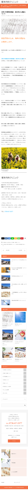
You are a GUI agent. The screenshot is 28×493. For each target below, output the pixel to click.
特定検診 (20, 244)
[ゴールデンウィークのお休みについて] (5, 262)
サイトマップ (17, 482)
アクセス (14, 440)
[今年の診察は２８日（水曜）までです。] (5, 286)
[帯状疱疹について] (20, 352)
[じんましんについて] (20, 335)
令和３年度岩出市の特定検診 (8, 58)
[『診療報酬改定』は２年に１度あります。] (5, 294)
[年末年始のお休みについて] (5, 278)
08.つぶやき (14, 393)
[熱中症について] (20, 317)
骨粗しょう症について (7, 359)
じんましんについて (19, 341)
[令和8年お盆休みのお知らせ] (7, 335)
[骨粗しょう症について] (7, 352)
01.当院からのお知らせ (10, 15)
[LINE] (12, 238)
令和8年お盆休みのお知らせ (7, 342)
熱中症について (18, 324)
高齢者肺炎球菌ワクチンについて (19, 300)
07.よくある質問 (14, 389)
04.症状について (14, 379)
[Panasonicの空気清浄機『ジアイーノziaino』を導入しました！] (5, 270)
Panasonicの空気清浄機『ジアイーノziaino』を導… (19, 268)
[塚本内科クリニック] (9, 2)
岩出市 (17, 244)
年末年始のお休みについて (17, 276)
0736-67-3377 (8, 211)
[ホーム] (1, 5)
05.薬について (14, 383)
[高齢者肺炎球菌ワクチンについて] (5, 302)
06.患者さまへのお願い (14, 386)
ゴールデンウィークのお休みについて (19, 260)
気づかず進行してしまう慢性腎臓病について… (7, 324)
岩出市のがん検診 (20, 58)
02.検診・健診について (19, 15)
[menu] (26, 2)
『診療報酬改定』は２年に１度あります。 (19, 293)
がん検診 (4, 244)
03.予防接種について (14, 376)
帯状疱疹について (19, 359)
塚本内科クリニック (12, 244)
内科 (7, 244)
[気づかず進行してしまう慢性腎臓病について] (7, 317)
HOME (2, 482)
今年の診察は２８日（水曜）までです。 (19, 285)
